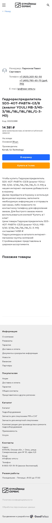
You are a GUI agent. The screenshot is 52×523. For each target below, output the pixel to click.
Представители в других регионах (18, 395)
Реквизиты (7, 341)
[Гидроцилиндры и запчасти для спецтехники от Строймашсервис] (26, 5)
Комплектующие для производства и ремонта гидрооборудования (24, 425)
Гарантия (6, 345)
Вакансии (6, 361)
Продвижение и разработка (15, 516)
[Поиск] (48, 5)
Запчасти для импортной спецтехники (20, 420)
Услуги (5, 435)
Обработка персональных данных (18, 507)
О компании (7, 337)
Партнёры (7, 365)
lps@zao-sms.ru (26, 88)
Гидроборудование (11, 412)
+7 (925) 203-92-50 (31, 76)
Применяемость (9, 431)
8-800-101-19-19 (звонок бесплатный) (20, 466)
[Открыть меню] (4, 5)
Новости (6, 357)
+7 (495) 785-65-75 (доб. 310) (34, 82)
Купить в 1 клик (26, 165)
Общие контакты (10, 391)
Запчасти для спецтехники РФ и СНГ (19, 416)
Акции (5, 378)
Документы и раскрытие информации (20, 353)
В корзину (26, 157)
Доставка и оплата (11, 349)
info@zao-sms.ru (10, 458)
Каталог (6, 408)
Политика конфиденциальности (17, 500)
